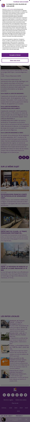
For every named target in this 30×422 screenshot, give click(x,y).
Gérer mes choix (15, 60)
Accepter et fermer (15, 55)
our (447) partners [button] (10, 9)
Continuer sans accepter (20, 2)
